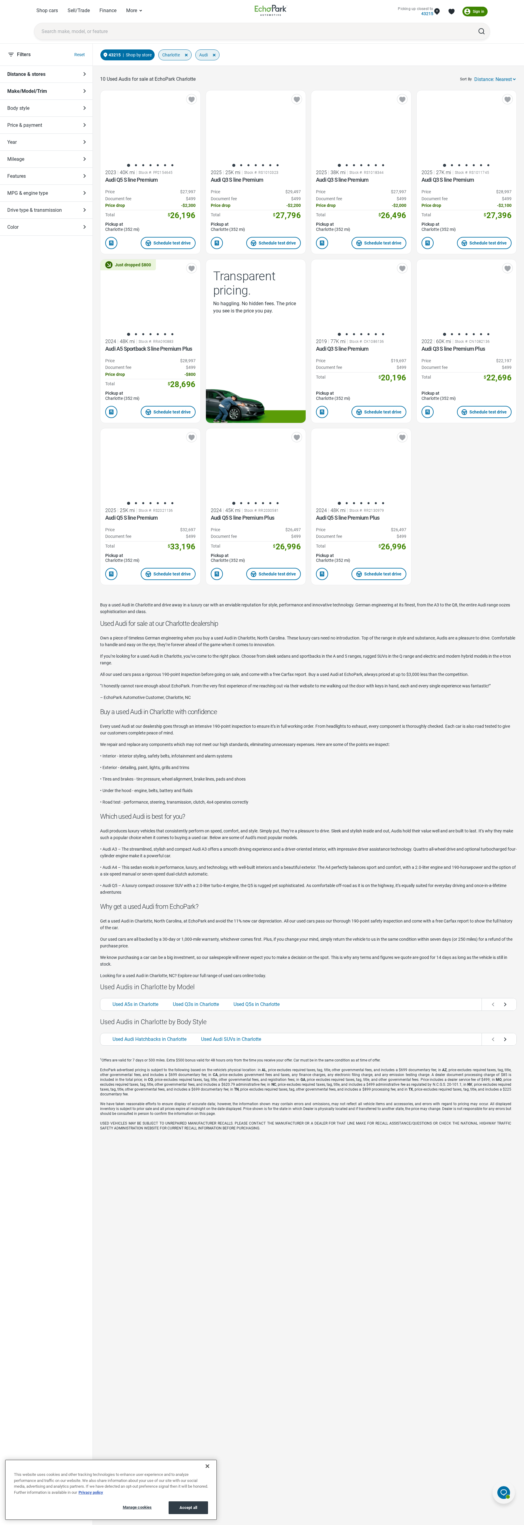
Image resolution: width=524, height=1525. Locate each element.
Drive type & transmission (34, 210)
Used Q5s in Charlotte (256, 1004)
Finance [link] (107, 10)
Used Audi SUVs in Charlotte (231, 1039)
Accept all (188, 1507)
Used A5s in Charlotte (135, 1004)
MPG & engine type (27, 193)
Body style (18, 108)
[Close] (207, 1466)
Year (12, 142)
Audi (203, 54)
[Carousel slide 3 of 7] (143, 165)
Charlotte (171, 54)
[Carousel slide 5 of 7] (157, 165)
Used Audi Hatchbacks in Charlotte (149, 1039)
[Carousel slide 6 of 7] (165, 165)
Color (12, 227)
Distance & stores (26, 74)
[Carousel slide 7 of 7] (172, 165)
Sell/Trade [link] (79, 10)
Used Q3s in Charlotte (196, 1004)
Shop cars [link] (47, 10)
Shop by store (139, 54)
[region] (111, 1489)
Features (16, 176)
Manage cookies (137, 1507)
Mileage (15, 159)
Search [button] (481, 31)
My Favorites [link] (451, 11)
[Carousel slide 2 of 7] (135, 165)
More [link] (131, 10)
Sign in (478, 11)
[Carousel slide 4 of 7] (150, 165)
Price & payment (24, 125)
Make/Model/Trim (27, 91)
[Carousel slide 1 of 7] (128, 165)
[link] (271, 11)
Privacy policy (91, 1492)
